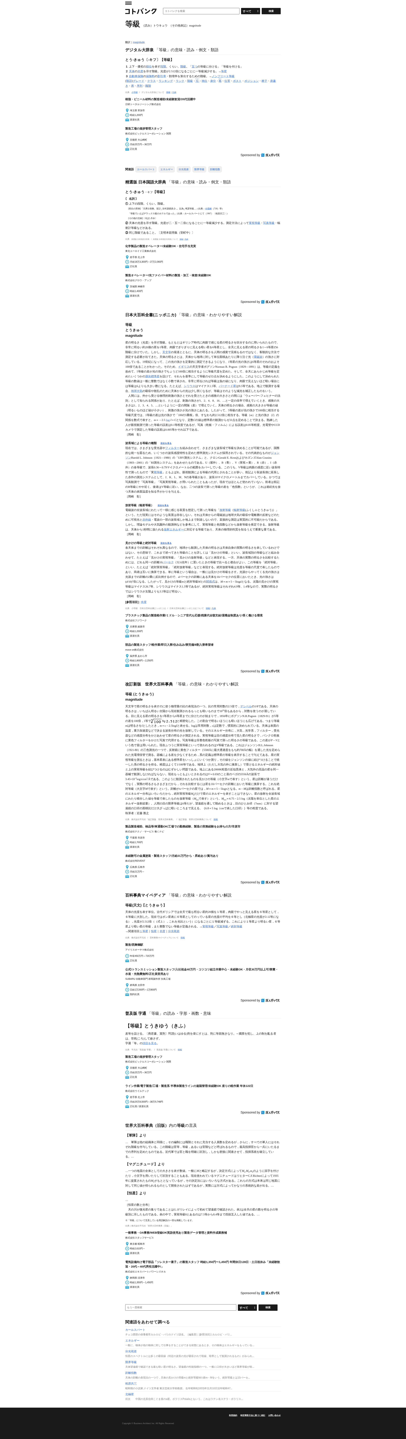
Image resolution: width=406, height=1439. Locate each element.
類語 (129, 81)
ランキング (166, 81)
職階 (148, 85)
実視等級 (254, 223)
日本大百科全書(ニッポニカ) (150, 315)
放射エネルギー (174, 529)
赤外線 (146, 519)
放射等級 (225, 510)
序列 (139, 85)
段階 (163, 66)
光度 (140, 71)
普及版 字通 (135, 1013)
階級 (183, 66)
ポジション (251, 81)
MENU (128, 3)
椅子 (264, 81)
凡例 (174, 92)
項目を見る (149, 1043)
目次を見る (166, 443)
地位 (204, 81)
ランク (180, 81)
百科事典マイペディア (145, 895)
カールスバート (146, 169)
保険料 (150, 76)
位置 (227, 81)
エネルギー (166, 169)
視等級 (158, 472)
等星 (224, 71)
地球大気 (136, 391)
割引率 (161, 76)
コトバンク (141, 11)
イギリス (184, 366)
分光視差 (184, 169)
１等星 (144, 931)
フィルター (172, 448)
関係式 (210, 581)
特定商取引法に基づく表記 (252, 1415)
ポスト (237, 81)
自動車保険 (136, 76)
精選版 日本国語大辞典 (145, 182)
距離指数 (215, 169)
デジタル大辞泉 (139, 50)
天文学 (166, 352)
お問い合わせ (274, 1415)
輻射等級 (239, 510)
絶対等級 (236, 926)
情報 (168, 92)
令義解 (208, 208)
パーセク (168, 562)
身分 (213, 81)
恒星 (154, 931)
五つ (194, 66)
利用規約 (233, 1415)
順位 (149, 66)
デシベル (246, 706)
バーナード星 (227, 386)
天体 (132, 71)
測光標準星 (152, 376)
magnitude (139, 42)
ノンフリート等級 (223, 76)
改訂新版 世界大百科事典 (149, 684)
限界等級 (199, 169)
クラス (151, 81)
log (168, 420)
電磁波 (258, 356)
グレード (138, 81)
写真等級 (269, 223)
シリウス (189, 386)
